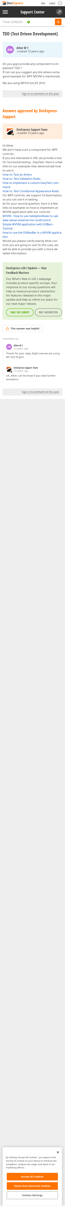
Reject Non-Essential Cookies (32, 1186)
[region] (32, 1176)
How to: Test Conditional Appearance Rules (31, 191)
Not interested (48, 312)
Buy (43, 3)
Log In (52, 3)
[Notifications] (60, 3)
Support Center (32, 12)
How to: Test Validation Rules (22, 179)
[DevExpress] (13, 3)
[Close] (58, 1152)
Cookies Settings (32, 1195)
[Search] (59, 12)
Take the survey (19, 312)
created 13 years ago (30, 51)
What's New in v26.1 (25, 279)
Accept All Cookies (32, 1176)
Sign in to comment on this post (40, 93)
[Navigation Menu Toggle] (5, 12)
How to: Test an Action (17, 174)
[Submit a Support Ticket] (58, 22)
